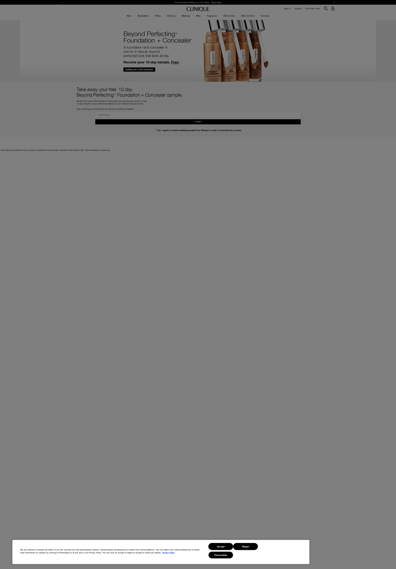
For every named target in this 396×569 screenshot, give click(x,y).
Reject (245, 546)
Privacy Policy (168, 553)
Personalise (220, 555)
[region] (160, 552)
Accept (221, 546)
